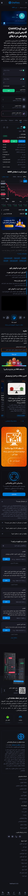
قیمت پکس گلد (23, 873)
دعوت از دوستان (23, 798)
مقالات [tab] (16, 120)
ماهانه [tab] (14, 177)
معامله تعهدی (23, 782)
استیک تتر (24, 802)
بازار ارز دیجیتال (23, 7)
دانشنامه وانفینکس (22, 821)
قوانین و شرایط (23, 828)
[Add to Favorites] (7, 127)
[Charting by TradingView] (7, 199)
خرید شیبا (24, 876)
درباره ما (25, 815)
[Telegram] (8, 836)
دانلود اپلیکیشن (23, 789)
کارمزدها (25, 792)
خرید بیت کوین (23, 844)
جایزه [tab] (20, 120)
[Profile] (2, 3)
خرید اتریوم (24, 850)
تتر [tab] (25, 181)
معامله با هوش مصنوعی (21, 786)
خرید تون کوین (23, 856)
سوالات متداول (23, 825)
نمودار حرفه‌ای (5, 177)
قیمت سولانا (24, 863)
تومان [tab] (21, 181)
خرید (9, 90)
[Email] (19, 836)
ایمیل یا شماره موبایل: (21, 347)
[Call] (16, 836)
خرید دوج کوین (23, 853)
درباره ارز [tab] (25, 120)
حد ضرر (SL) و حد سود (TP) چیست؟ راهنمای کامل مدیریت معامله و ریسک (16, 400)
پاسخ (6, 559)
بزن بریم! (14, 354)
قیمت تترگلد (24, 860)
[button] (14, 70)
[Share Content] (4, 127)
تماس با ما (24, 812)
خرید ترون (24, 866)
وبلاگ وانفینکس (23, 818)
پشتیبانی (14, 494)
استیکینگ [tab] (11, 120)
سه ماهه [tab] (19, 177)
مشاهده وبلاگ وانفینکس (11, 421)
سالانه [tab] (24, 177)
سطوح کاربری (24, 795)
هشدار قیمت (21, 141)
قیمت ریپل (24, 869)
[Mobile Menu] (26, 3)
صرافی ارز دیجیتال (16, 745)
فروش (6, 141)
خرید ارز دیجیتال (23, 779)
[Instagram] (12, 836)
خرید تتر (25, 847)
